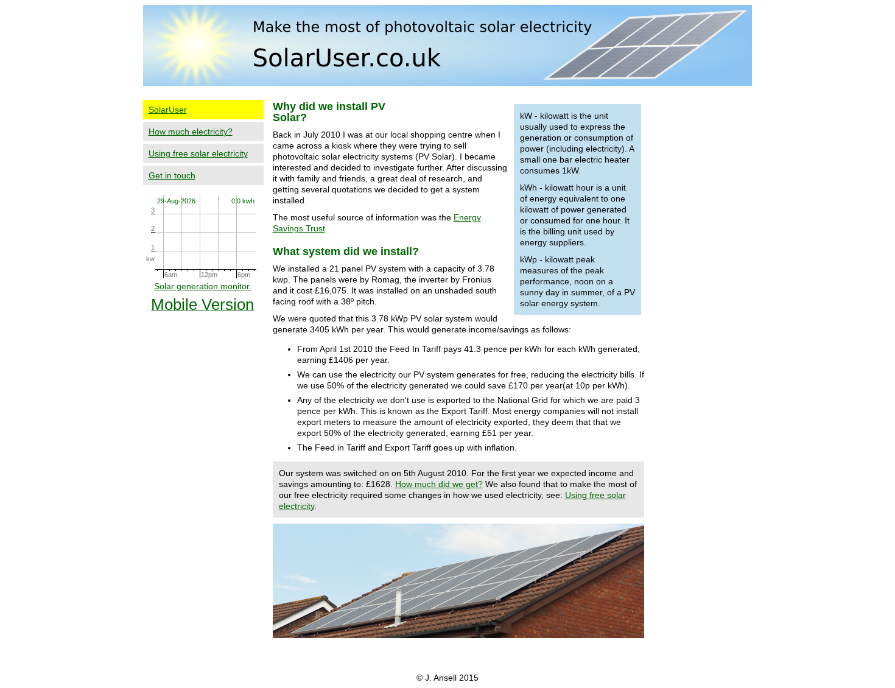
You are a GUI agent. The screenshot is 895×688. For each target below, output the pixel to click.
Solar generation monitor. (202, 286)
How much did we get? (439, 484)
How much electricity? (191, 131)
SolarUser (168, 109)
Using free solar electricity (198, 153)
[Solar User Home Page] (447, 83)
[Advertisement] (705, 280)
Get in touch (172, 175)
